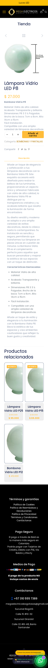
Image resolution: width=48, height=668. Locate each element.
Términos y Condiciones (24, 517)
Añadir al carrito (33, 134)
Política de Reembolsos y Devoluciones (24, 509)
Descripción (24, 158)
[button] (39, 43)
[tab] (24, 158)
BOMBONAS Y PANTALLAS (30, 141)
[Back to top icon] (24, 649)
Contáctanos (24, 520)
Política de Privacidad (24, 514)
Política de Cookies (24, 504)
